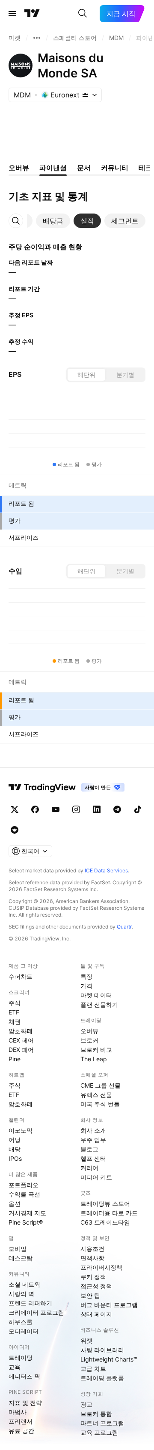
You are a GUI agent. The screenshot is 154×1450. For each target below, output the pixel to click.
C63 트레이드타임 (105, 1222)
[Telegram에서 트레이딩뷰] (117, 809)
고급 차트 (93, 1368)
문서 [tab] (84, 167)
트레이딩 (21, 1357)
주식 (15, 1002)
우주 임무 (93, 1139)
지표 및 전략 (25, 1402)
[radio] (86, 375)
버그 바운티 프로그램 (109, 1304)
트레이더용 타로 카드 (109, 1212)
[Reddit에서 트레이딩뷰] (15, 830)
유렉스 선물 (96, 1094)
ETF (14, 1012)
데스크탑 (21, 1258)
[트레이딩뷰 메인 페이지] (32, 14)
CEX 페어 (21, 1040)
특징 (86, 976)
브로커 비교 (96, 1049)
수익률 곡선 (24, 1194)
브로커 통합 (96, 1413)
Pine (15, 1059)
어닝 (15, 1139)
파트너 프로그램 (102, 1423)
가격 (86, 985)
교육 (15, 1366)
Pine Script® (26, 1222)
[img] (85, 95)
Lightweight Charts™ (108, 1359)
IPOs (15, 1158)
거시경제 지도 (27, 1212)
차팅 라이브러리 (102, 1349)
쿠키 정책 (93, 1276)
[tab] (53, 221)
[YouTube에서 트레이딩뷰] (56, 809)
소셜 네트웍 (24, 1284)
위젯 (86, 1340)
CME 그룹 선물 (100, 1085)
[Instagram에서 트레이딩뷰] (76, 809)
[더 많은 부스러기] (37, 38)
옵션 (15, 1203)
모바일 (18, 1248)
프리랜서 (21, 1421)
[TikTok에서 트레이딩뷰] (138, 809)
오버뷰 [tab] (19, 167)
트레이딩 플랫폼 (102, 1378)
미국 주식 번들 (100, 1104)
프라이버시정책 (101, 1267)
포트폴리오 (23, 1184)
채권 (15, 1021)
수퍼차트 (21, 976)
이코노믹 (21, 1130)
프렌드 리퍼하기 (30, 1303)
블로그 (89, 1149)
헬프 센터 (93, 1158)
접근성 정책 (96, 1286)
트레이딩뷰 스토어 (105, 1203)
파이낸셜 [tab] (53, 167)
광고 (86, 1404)
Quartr (124, 926)
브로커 (89, 1040)
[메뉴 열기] (12, 13)
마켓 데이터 (96, 995)
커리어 (89, 1167)
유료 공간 (21, 1430)
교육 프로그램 (99, 1432)
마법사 (18, 1412)
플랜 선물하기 (99, 1004)
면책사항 (92, 1258)
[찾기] (82, 13)
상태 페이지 (96, 1314)
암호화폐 (21, 1030)
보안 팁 (90, 1295)
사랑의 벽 (21, 1293)
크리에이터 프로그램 (36, 1312)
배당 (15, 1149)
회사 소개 (93, 1130)
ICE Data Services (106, 870)
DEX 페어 (21, 1049)
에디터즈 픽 (24, 1376)
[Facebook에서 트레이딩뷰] (35, 809)
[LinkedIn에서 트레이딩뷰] (97, 809)
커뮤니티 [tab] (114, 167)
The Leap (93, 1059)
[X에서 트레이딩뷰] (15, 809)
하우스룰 (21, 1321)
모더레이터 (23, 1331)
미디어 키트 (96, 1177)
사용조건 (92, 1248)
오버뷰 (89, 1030)
